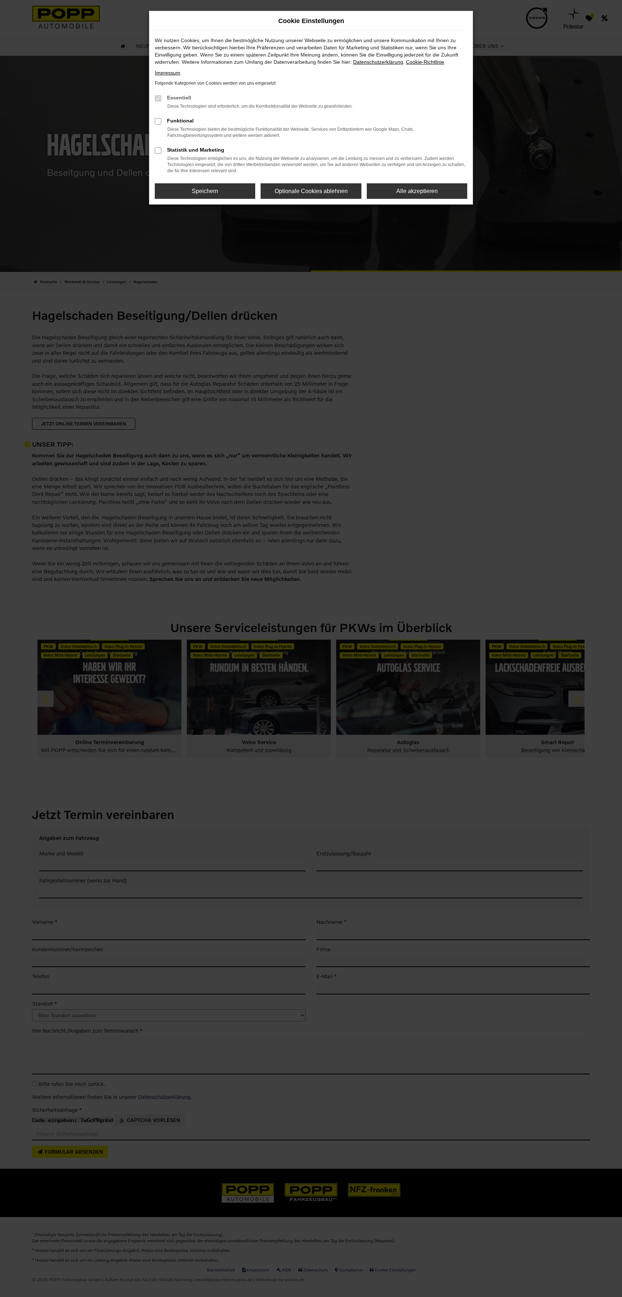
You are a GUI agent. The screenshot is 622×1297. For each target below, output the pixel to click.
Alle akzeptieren (417, 191)
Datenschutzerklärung (378, 62)
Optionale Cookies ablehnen (311, 191)
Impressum (167, 73)
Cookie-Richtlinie (425, 62)
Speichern (205, 191)
